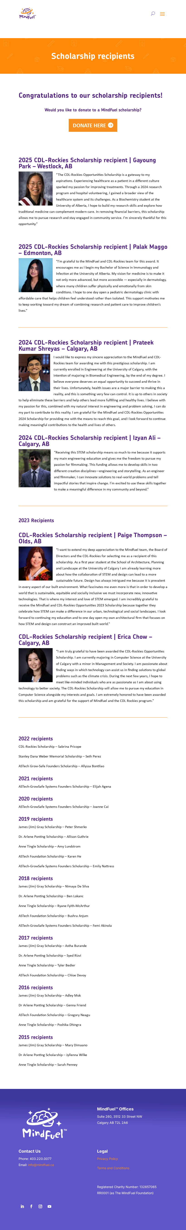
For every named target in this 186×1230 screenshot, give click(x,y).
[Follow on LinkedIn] (22, 1206)
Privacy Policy (107, 1159)
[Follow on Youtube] (49, 1206)
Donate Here (89, 125)
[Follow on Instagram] (40, 1206)
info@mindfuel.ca (41, 1165)
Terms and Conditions (113, 1168)
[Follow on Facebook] (31, 1206)
